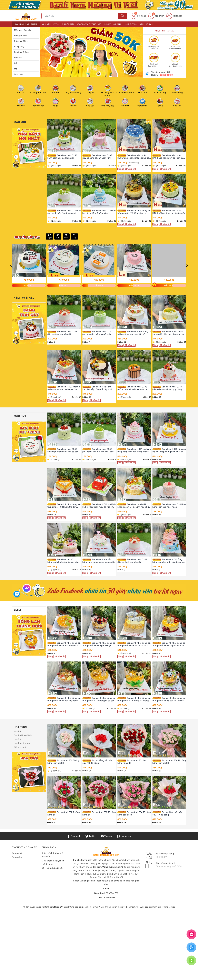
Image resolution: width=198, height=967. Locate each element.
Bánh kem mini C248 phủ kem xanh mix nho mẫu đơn (98, 450)
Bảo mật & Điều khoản (52, 868)
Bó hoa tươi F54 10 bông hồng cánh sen (134, 813)
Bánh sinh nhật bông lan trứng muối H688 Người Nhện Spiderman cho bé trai (99, 644)
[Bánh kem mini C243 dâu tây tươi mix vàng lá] (64, 312)
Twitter (92, 836)
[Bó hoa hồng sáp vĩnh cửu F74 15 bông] (169, 792)
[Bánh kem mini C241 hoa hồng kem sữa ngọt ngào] (169, 484)
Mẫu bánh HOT (49, 24)
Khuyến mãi (68, 24)
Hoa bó (17, 731)
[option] (91, 52)
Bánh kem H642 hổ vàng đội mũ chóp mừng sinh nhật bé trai (169, 450)
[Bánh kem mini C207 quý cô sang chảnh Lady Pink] (99, 135)
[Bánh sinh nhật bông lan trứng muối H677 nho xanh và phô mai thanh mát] (64, 623)
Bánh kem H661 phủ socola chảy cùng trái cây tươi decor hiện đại (97, 388)
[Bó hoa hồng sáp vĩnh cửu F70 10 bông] (99, 740)
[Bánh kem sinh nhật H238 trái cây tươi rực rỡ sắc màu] (169, 191)
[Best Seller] (29, 441)
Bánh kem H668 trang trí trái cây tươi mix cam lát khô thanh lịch (134, 333)
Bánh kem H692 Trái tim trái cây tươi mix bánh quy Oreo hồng (63, 388)
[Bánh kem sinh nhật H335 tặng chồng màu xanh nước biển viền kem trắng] (134, 135)
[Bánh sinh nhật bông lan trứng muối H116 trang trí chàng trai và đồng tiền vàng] (134, 678)
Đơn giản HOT (20, 36)
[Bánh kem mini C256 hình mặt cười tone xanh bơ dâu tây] (64, 429)
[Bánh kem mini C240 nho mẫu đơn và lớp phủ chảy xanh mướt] (99, 312)
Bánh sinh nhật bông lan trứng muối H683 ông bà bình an (169, 644)
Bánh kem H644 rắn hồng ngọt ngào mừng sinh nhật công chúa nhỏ (98, 560)
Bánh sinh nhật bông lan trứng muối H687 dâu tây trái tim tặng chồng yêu (63, 699)
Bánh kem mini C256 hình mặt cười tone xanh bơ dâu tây (63, 450)
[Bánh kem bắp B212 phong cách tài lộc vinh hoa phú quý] (134, 484)
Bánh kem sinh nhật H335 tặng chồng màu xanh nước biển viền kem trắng (133, 156)
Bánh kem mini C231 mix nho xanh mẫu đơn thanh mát (64, 211)
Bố (15, 63)
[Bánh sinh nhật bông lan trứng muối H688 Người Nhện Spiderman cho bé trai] (99, 623)
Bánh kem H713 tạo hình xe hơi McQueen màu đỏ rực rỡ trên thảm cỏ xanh (99, 505)
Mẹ (15, 69)
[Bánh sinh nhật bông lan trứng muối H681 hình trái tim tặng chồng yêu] (64, 484)
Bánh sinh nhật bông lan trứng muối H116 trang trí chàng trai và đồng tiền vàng (133, 699)
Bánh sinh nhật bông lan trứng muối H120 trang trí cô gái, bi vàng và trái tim (99, 699)
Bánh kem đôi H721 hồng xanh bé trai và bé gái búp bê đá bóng (62, 560)
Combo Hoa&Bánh (23, 735)
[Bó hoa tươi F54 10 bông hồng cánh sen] (134, 792)
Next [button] (187, 265)
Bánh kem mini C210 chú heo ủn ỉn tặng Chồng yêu (99, 211)
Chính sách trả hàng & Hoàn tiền (52, 855)
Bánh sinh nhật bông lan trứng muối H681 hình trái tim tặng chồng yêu (63, 505)
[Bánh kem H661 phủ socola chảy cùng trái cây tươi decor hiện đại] (99, 367)
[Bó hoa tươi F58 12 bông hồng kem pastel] (169, 740)
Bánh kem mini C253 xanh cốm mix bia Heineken (62, 156)
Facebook (75, 836)
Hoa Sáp (18, 739)
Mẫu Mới (20, 122)
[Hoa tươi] (29, 772)
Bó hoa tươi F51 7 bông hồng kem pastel (63, 761)
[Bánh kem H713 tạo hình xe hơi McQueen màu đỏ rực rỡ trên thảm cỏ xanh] (99, 484)
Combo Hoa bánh (113, 24)
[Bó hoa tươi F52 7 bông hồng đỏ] (64, 792)
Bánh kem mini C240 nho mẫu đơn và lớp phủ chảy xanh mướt (97, 333)
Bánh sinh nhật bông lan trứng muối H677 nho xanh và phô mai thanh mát (64, 644)
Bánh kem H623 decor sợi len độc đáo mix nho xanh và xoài (168, 333)
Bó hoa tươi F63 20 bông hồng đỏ (131, 761)
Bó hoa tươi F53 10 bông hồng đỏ (99, 813)
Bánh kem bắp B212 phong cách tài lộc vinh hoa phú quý (133, 505)
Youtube (108, 836)
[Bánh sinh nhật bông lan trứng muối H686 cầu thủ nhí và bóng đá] (169, 678)
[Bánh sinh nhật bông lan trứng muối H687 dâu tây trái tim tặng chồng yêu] (64, 678)
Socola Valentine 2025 (89, 24)
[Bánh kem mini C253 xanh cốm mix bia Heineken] (64, 135)
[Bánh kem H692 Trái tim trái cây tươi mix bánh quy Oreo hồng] (64, 367)
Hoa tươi (18, 58)
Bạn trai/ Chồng (21, 52)
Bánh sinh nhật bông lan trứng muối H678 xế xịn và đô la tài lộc (133, 644)
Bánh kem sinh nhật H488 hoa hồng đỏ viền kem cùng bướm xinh (169, 156)
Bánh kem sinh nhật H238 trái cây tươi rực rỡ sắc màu (168, 211)
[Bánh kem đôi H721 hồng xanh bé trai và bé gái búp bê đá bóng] (64, 540)
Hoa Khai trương (22, 743)
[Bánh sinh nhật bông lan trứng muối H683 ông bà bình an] (169, 623)
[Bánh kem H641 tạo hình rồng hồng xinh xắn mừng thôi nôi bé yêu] (134, 429)
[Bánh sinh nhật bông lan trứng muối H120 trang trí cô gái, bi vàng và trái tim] (99, 678)
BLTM (17, 609)
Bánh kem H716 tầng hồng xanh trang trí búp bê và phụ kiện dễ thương (169, 560)
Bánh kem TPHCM (83, 874)
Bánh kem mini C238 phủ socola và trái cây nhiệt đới (132, 388)
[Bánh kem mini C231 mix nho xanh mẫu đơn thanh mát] (64, 191)
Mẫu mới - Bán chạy (23, 30)
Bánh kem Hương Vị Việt (93, 907)
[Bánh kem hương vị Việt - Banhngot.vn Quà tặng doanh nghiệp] (26, 16)
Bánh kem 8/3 (147, 24)
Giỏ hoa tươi (20, 747)
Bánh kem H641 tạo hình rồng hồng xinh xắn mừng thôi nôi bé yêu (134, 450)
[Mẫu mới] (29, 148)
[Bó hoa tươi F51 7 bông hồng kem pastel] (64, 740)
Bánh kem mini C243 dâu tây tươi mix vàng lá (62, 332)
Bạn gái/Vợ (19, 47)
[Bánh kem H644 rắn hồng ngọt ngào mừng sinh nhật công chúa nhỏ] (99, 540)
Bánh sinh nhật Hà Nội (123, 874)
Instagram (125, 836)
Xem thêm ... (20, 74)
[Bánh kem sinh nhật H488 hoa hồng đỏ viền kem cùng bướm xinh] (169, 135)
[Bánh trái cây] (29, 324)
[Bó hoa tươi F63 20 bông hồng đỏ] (134, 740)
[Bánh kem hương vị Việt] (99, 5)
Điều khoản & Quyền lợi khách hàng (52, 863)
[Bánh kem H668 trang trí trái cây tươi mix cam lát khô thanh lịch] (134, 312)
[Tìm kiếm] (122, 16)
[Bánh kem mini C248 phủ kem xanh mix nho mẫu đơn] (99, 429)
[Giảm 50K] (91, 52)
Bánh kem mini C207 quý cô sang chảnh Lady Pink (97, 156)
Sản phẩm (17, 857)
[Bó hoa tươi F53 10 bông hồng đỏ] (99, 792)
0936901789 (166, 75)
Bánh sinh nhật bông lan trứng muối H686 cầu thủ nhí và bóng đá (169, 699)
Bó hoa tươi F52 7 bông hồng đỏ (63, 813)
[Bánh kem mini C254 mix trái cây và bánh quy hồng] (169, 367)
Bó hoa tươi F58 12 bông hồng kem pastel (169, 761)
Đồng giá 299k (21, 41)
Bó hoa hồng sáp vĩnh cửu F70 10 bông (97, 761)
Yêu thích (158, 16)
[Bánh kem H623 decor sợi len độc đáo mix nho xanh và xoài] (169, 312)
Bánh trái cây (24, 298)
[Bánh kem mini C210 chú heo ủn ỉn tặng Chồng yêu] (99, 191)
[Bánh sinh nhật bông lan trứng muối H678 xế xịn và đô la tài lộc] (134, 623)
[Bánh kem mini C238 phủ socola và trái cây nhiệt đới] (134, 367)
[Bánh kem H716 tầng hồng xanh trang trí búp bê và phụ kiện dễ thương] (169, 540)
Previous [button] (11, 265)
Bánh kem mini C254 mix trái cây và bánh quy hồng (167, 388)
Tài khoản (177, 16)
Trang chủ (17, 853)
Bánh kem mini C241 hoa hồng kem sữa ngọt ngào (169, 505)
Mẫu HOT (20, 415)
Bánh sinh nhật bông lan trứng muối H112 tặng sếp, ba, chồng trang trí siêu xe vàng (133, 212)
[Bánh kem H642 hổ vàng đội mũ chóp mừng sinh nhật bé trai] (169, 429)
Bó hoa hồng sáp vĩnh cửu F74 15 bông (167, 813)
